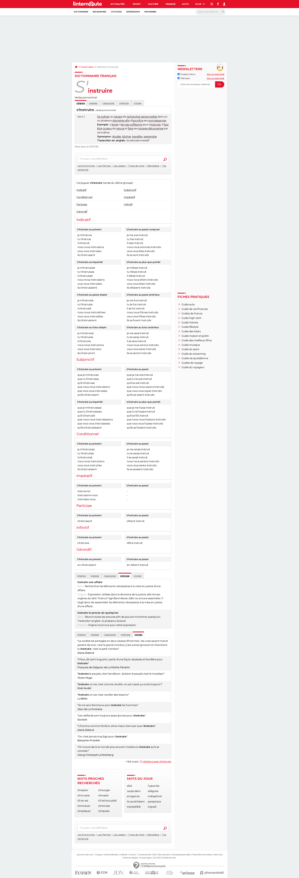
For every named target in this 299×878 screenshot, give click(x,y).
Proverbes (150, 12)
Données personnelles (181, 855)
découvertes (155, 128)
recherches (133, 116)
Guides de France (191, 313)
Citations (116, 12)
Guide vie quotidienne (194, 358)
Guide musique (190, 344)
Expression (124, 103)
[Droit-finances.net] (134, 873)
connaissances (157, 120)
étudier (116, 136)
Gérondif (81, 211)
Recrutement (164, 855)
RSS (154, 855)
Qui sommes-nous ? (85, 855)
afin (127, 120)
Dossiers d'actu (187, 74)
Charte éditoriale (111, 855)
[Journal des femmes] (83, 873)
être (99, 128)
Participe (81, 204)
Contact (132, 855)
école (115, 124)
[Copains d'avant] (152, 873)
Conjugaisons (108, 103)
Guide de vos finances (194, 309)
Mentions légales (130, 858)
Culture (153, 4)
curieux (107, 128)
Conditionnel (84, 197)
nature (120, 128)
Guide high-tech (191, 318)
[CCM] (102, 873)
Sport (137, 4)
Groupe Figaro (146, 858)
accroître (137, 120)
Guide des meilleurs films (196, 340)
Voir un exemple (215, 74)
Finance (171, 4)
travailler (137, 136)
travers (118, 116)
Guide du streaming (193, 353)
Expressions (133, 12)
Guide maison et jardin (195, 335)
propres (143, 128)
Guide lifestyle (190, 326)
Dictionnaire (81, 12)
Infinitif (128, 204)
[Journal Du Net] (118, 873)
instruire (155, 124)
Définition (81, 576)
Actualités (117, 4)
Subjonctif (130, 190)
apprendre (150, 136)
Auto (185, 4)
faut (166, 124)
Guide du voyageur (192, 367)
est (123, 124)
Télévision (185, 78)
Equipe (99, 855)
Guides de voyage (192, 362)
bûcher (126, 136)
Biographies (99, 12)
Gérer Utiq (217, 855)
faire (130, 128)
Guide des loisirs (191, 331)
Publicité (123, 855)
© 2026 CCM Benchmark (165, 858)
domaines (118, 120)
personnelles (149, 116)
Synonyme (93, 103)
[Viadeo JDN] (169, 873)
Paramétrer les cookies (201, 855)
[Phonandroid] (212, 873)
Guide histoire (189, 322)
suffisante (136, 124)
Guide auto (188, 304)
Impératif (129, 197)
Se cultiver (103, 116)
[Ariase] (187, 872)
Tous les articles (144, 855)
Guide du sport (190, 349)
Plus (198, 4)
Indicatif (81, 190)
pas (127, 124)
